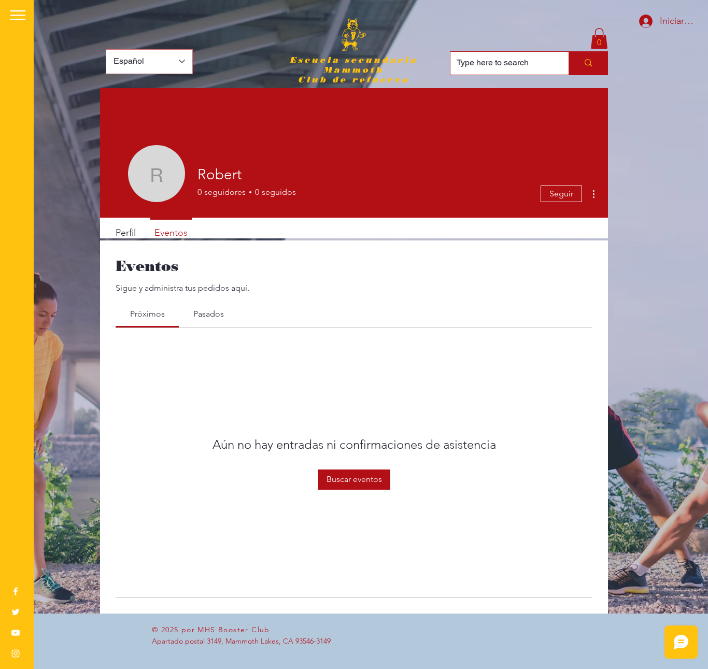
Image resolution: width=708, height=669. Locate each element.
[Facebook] (15, 591)
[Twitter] (15, 612)
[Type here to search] (588, 63)
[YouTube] (15, 633)
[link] (147, 314)
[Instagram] (15, 653)
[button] (17, 15)
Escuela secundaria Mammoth (354, 65)
